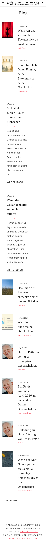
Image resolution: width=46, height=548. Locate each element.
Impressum (20, 535)
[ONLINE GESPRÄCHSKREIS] (25, 3)
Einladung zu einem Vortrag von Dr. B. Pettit (28, 434)
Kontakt (8, 535)
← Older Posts (9, 501)
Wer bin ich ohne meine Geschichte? (25, 326)
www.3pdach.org (29, 532)
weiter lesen (15, 182)
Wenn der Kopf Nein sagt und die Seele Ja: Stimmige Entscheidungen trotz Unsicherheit (28, 473)
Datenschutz (35, 535)
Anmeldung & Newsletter (23, 538)
